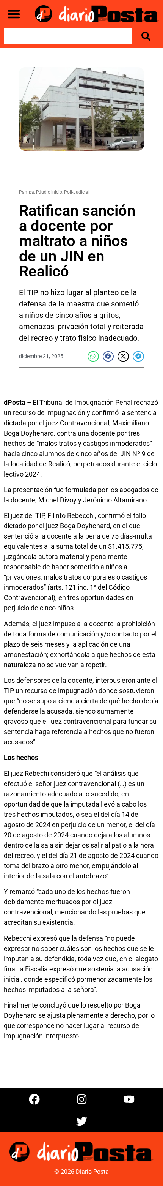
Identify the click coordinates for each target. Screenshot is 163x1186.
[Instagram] (81, 1099)
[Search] (147, 36)
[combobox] (68, 36)
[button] (14, 14)
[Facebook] (34, 1099)
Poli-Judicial (76, 192)
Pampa (26, 192)
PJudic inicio (49, 192)
